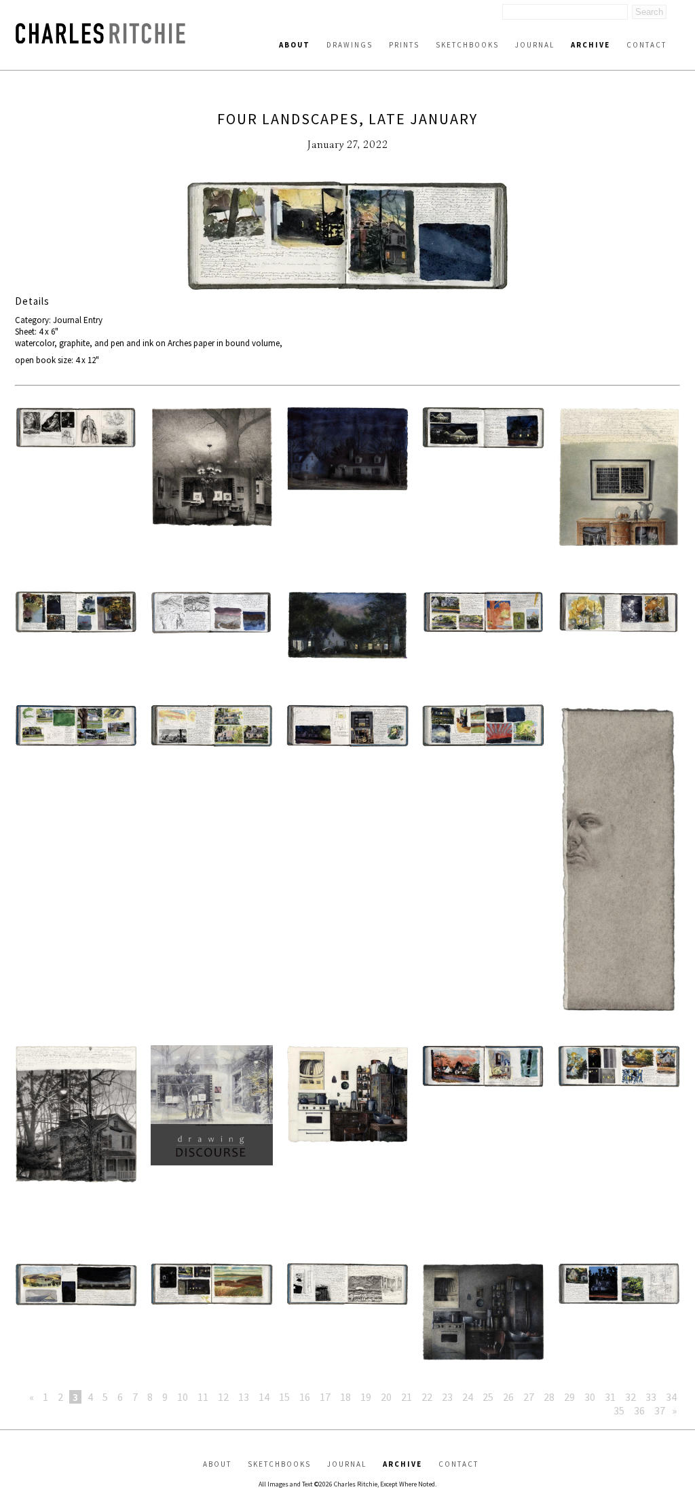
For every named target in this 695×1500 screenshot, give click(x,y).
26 (508, 1397)
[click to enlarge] (347, 237)
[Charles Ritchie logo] (100, 39)
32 (630, 1397)
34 (671, 1397)
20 (386, 1397)
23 (447, 1397)
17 (325, 1397)
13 (243, 1397)
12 (223, 1397)
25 (488, 1397)
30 (589, 1397)
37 (659, 1410)
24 (467, 1397)
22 (426, 1397)
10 (182, 1397)
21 (406, 1397)
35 (619, 1410)
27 (528, 1397)
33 (650, 1397)
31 (610, 1397)
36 (639, 1410)
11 (203, 1397)
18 (345, 1397)
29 (569, 1397)
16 (304, 1397)
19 (365, 1397)
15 (284, 1397)
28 (549, 1397)
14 (264, 1397)
